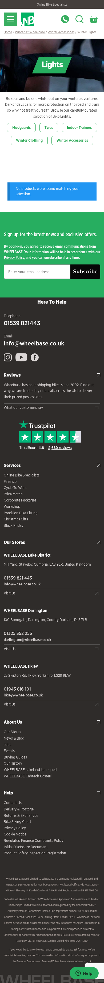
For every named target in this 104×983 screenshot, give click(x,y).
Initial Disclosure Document (26, 847)
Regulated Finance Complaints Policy (33, 840)
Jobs (7, 744)
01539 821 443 (18, 578)
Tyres (49, 127)
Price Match (13, 494)
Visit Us (9, 593)
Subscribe (85, 271)
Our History (13, 763)
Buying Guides (15, 757)
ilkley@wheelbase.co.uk (23, 695)
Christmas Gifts (16, 519)
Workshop (12, 506)
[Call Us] (65, 19)
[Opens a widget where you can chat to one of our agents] (84, 973)
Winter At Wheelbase (30, 32)
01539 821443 (22, 323)
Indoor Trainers (79, 127)
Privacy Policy (14, 257)
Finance (10, 481)
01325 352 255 (18, 633)
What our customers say (23, 407)
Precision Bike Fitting (21, 513)
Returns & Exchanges (21, 815)
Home (8, 32)
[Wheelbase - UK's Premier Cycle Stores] (38, 19)
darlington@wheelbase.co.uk (27, 639)
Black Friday (13, 525)
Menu (10, 19)
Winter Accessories (61, 32)
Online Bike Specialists (52, 4)
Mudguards (21, 127)
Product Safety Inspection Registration (35, 853)
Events (9, 750)
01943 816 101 (17, 689)
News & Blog (14, 738)
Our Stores (12, 731)
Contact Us (13, 802)
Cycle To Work (15, 487)
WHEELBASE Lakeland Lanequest (31, 769)
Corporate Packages (20, 500)
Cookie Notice (15, 834)
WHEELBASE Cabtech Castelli (27, 776)
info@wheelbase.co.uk (34, 343)
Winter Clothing (29, 140)
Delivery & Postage (19, 809)
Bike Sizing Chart (17, 821)
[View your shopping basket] (93, 19)
